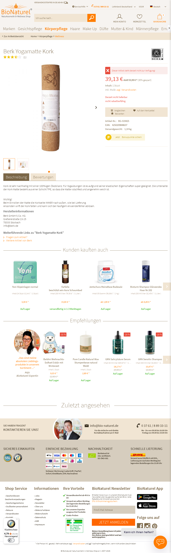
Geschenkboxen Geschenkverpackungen (15, 497)
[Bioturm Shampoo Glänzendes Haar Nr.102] (146, 272)
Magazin (38, 499)
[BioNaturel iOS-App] (151, 505)
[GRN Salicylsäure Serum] (118, 342)
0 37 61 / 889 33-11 (101, 6)
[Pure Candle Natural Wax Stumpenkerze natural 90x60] (86, 342)
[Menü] (17, 520)
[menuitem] (119, 18)
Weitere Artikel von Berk (19, 240)
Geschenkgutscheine (15, 503)
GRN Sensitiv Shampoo (150, 359)
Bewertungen (43, 177)
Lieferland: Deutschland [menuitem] (122, 6)
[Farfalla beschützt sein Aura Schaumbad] (65, 272)
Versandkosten (12, 513)
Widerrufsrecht (41, 513)
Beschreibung (16, 177)
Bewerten (119, 113)
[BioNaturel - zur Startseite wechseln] (17, 10)
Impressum (40, 524)
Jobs (37, 495)
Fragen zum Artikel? (16, 237)
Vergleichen (119, 110)
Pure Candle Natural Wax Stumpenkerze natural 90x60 (86, 362)
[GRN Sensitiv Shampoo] (150, 342)
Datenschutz (40, 517)
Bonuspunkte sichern (132, 137)
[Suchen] (91, 18)
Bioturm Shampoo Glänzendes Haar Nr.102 (146, 288)
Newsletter (39, 503)
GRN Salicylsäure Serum (117, 359)
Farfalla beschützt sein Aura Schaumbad (65, 288)
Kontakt (9, 517)
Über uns (39, 506)
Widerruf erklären (42, 510)
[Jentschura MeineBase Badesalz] (105, 272)
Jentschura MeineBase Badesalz (105, 286)
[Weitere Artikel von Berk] (157, 54)
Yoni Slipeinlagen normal (25, 286)
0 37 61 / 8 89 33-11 (154, 425)
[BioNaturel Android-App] (151, 497)
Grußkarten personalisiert (17, 506)
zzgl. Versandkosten (126, 89)
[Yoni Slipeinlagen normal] (25, 272)
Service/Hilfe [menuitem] (80, 6)
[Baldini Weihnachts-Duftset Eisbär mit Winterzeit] (54, 342)
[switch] (11, 540)
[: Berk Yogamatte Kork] (9, 164)
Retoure (9, 510)
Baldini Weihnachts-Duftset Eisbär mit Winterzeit (53, 362)
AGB (37, 521)
